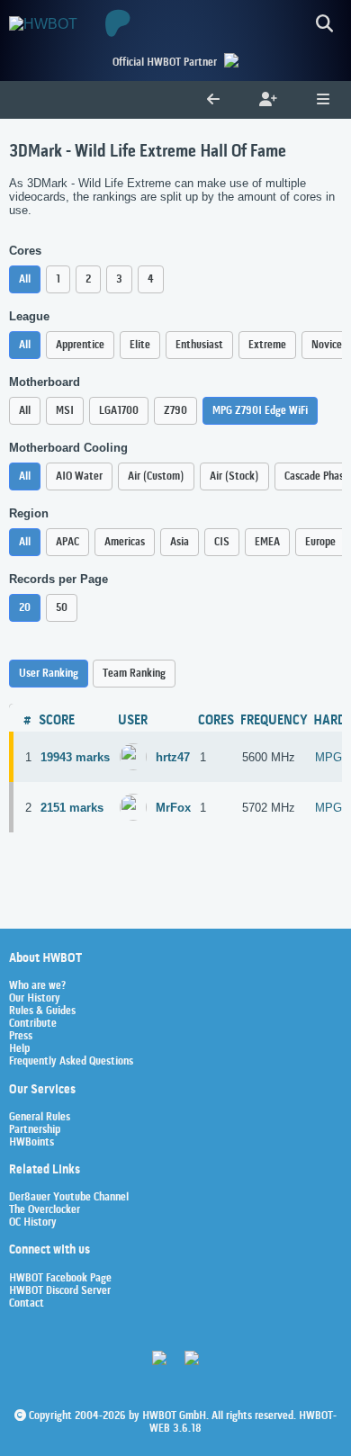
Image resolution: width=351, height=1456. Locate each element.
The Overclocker (44, 1210)
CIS (222, 542)
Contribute (33, 1024)
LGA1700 (119, 411)
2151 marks (72, 807)
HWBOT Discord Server (60, 1291)
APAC (67, 542)
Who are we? (37, 986)
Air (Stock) (234, 476)
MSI (65, 411)
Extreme (267, 345)
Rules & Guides (42, 1011)
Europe (320, 542)
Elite (140, 345)
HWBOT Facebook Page (60, 1278)
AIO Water (79, 476)
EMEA (267, 542)
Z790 (175, 411)
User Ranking (48, 673)
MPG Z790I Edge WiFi (260, 411)
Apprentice (80, 345)
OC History (33, 1223)
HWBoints (31, 1143)
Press (20, 1036)
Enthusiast (199, 345)
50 (62, 608)
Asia (179, 542)
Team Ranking (134, 673)
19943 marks (75, 757)
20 (25, 608)
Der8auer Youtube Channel (69, 1197)
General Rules (39, 1117)
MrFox (173, 807)
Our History (34, 999)
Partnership (34, 1130)
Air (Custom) (156, 476)
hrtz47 (173, 757)
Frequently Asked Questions (71, 1062)
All (25, 279)
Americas (124, 542)
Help (19, 1049)
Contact (26, 1304)
